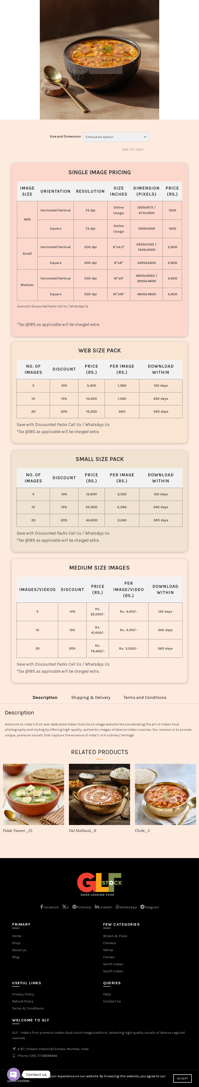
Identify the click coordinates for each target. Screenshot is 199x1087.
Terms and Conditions (145, 697)
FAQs (107, 994)
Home (16, 936)
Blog (15, 957)
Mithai (108, 950)
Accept (182, 1078)
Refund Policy (22, 1001)
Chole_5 (142, 830)
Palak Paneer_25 (18, 830)
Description (45, 697)
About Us (19, 950)
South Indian (113, 971)
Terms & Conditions (28, 1008)
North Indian (113, 964)
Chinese (109, 943)
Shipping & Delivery (90, 697)
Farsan (109, 957)
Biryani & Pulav (115, 936)
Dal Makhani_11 (82, 830)
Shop (16, 943)
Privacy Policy (23, 994)
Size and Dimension (65, 136)
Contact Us (112, 1001)
